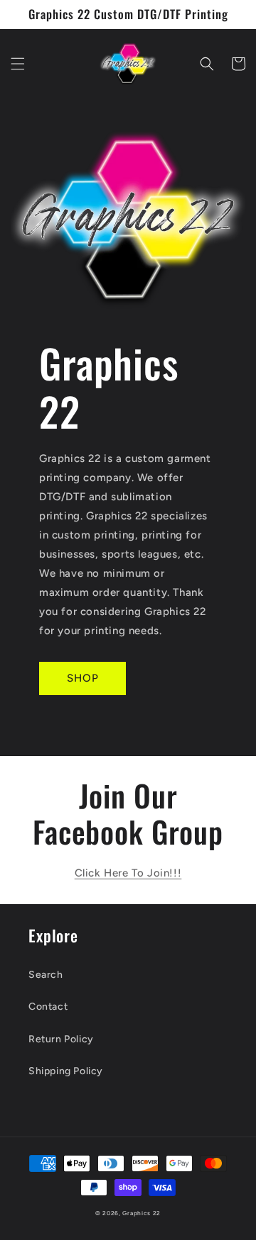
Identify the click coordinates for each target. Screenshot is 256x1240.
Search (45, 975)
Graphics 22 (141, 1213)
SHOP (83, 678)
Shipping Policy (65, 1071)
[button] (17, 63)
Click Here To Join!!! (128, 873)
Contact (48, 1007)
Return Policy (61, 1039)
